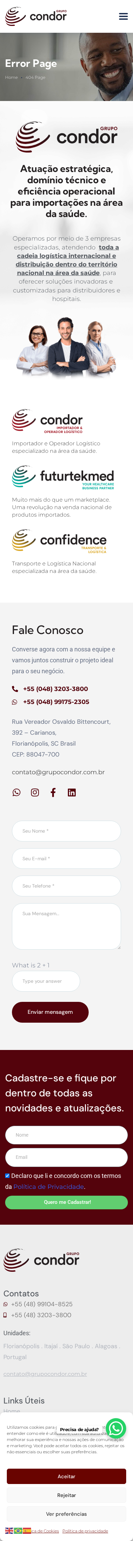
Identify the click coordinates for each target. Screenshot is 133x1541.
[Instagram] (34, 792)
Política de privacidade (85, 1530)
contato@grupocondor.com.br (58, 772)
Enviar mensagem (50, 1012)
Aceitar (66, 1476)
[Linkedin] (71, 792)
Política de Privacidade (48, 1187)
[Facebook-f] (53, 792)
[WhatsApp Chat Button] (116, 1428)
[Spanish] (27, 1530)
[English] (9, 1530)
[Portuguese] (18, 1530)
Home (11, 77)
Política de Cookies (40, 1530)
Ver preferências (66, 1514)
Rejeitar (66, 1495)
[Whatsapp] (16, 792)
